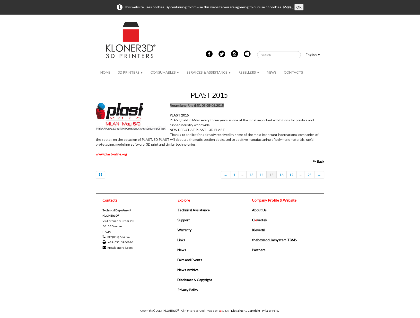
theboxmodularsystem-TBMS (274, 240)
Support (183, 220)
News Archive (188, 270)
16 (281, 175)
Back (320, 161)
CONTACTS (293, 72)
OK (299, 7)
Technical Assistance (193, 210)
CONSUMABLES (164, 72)
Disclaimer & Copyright (194, 280)
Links (181, 240)
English (313, 55)
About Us (259, 210)
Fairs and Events (189, 260)
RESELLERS (249, 72)
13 (252, 175)
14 (261, 175)
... (242, 175)
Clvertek (259, 220)
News (181, 250)
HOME (105, 72)
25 (310, 175)
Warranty (184, 230)
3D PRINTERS (130, 72)
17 (291, 175)
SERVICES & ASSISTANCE (209, 72)
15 (271, 175)
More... (288, 7)
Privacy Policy (187, 290)
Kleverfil (258, 230)
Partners (258, 250)
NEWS (272, 72)
